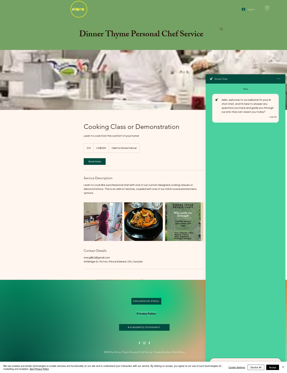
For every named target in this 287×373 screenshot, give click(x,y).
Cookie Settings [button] (237, 367)
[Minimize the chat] (278, 79)
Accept (272, 367)
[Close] (283, 367)
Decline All (255, 367)
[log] (245, 220)
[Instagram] (144, 343)
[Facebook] (139, 343)
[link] (95, 161)
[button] (267, 7)
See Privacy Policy (39, 369)
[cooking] (103, 221)
